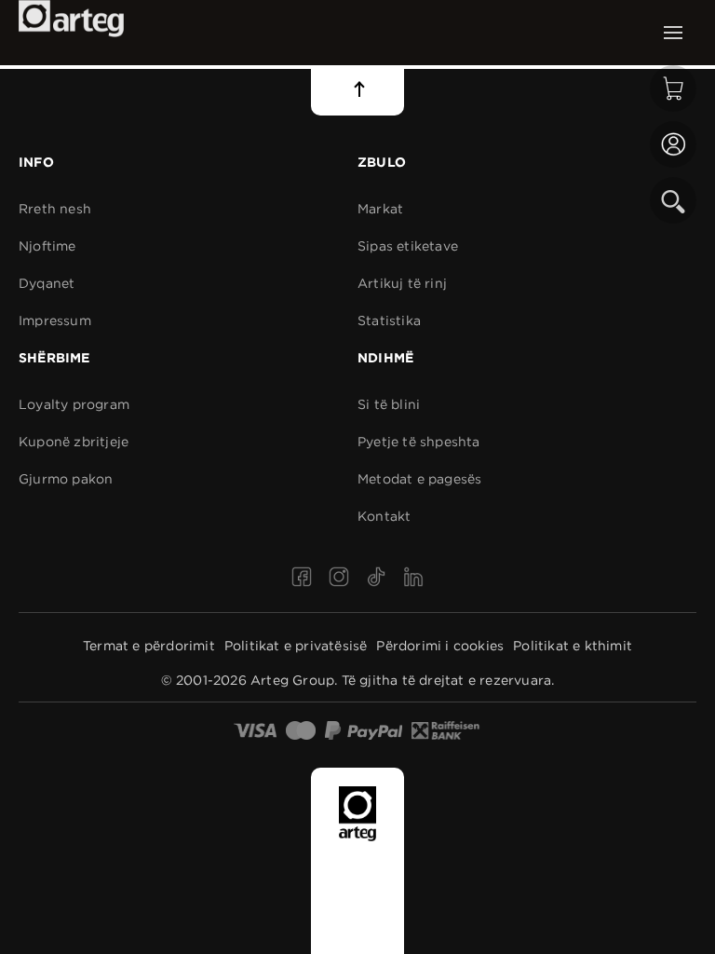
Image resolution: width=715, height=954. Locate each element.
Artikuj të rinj (402, 283)
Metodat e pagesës (419, 478)
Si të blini (389, 404)
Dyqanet (46, 283)
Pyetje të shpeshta (419, 441)
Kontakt (384, 516)
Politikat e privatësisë (296, 645)
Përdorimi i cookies (440, 645)
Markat (380, 208)
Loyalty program (74, 404)
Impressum (55, 320)
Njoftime (47, 245)
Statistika (389, 320)
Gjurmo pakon (66, 478)
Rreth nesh (55, 208)
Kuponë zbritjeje (73, 441)
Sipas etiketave (408, 245)
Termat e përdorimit (149, 645)
